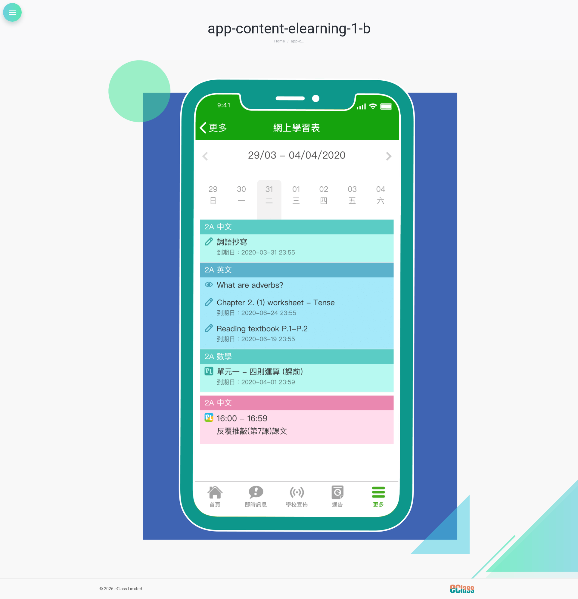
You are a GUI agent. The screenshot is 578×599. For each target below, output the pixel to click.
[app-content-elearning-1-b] (289, 307)
